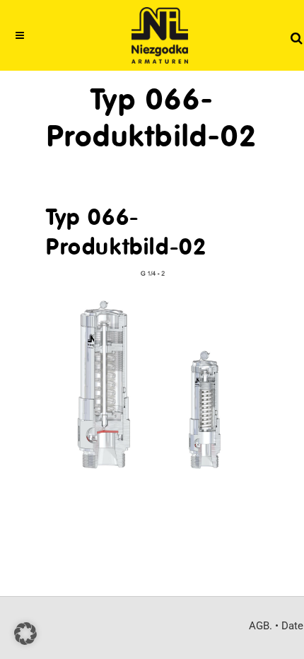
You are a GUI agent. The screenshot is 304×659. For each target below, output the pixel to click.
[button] (25, 633)
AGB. (260, 625)
